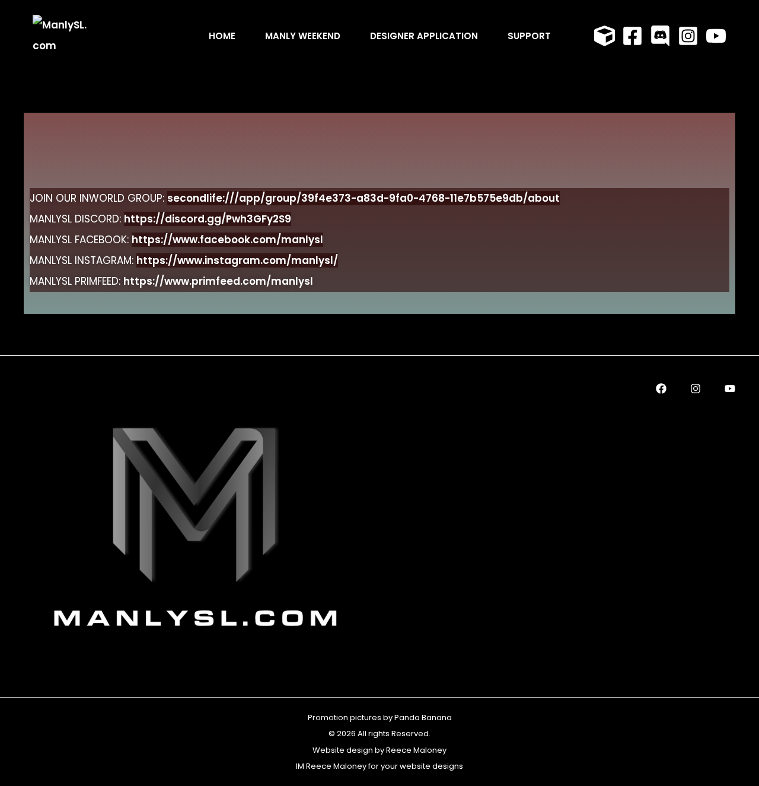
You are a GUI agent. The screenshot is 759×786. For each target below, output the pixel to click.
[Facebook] (632, 36)
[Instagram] (688, 36)
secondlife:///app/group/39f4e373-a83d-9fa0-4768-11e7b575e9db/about (363, 198)
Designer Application (424, 36)
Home (222, 36)
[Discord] (660, 36)
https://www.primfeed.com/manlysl (218, 281)
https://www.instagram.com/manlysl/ (237, 260)
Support (529, 36)
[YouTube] (716, 36)
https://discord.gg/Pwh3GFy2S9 (207, 219)
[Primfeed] (604, 36)
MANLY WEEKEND (302, 36)
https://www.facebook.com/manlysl (227, 240)
